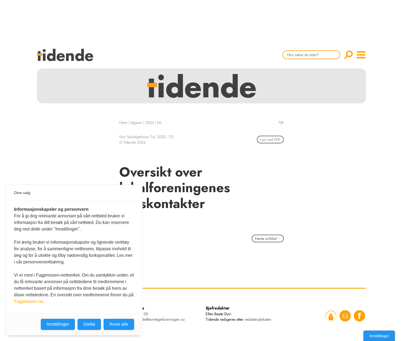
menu (361, 55)
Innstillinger (379, 336)
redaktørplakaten (258, 319)
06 (159, 122)
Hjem (123, 122)
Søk (348, 55)
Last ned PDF (270, 139)
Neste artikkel (266, 238)
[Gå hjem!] (66, 58)
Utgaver (136, 122)
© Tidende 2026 (132, 142)
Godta (89, 324)
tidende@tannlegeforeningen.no (159, 319)
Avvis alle (118, 324)
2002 (149, 122)
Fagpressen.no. (29, 301)
